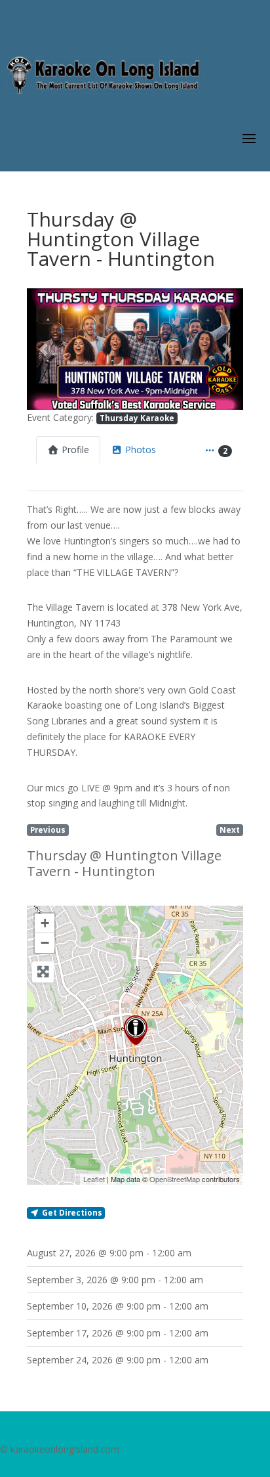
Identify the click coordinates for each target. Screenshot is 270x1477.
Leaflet (94, 1179)
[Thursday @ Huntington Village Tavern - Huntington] (135, 1030)
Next (230, 829)
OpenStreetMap (174, 1179)
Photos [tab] (140, 449)
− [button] (45, 943)
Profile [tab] (75, 449)
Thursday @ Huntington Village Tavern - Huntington (124, 863)
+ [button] (45, 923)
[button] (43, 349)
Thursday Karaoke (137, 417)
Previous (48, 829)
